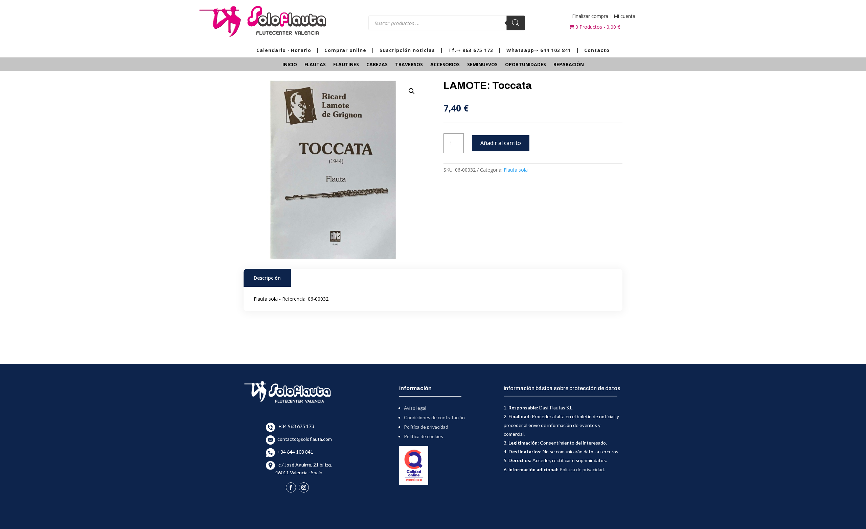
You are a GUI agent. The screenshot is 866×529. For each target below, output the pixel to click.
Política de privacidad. (582, 469)
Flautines (346, 65)
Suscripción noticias (407, 50)
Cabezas (377, 65)
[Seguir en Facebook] (291, 487)
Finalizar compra (590, 16)
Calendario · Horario (283, 50)
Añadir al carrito (500, 143)
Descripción (267, 278)
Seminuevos (482, 65)
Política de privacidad (426, 427)
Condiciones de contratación (434, 417)
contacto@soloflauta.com (303, 439)
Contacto (597, 50)
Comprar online (345, 50)
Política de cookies (423, 436)
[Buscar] (516, 23)
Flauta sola (516, 170)
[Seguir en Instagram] (304, 487)
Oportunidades (525, 65)
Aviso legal (415, 408)
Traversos (409, 65)
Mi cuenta (624, 16)
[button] (412, 91)
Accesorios (445, 65)
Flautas (315, 65)
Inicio (289, 65)
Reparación (568, 65)
